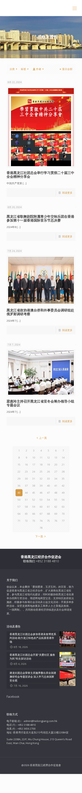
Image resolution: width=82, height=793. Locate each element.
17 (33, 464)
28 (63, 471)
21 (63, 464)
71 (19, 521)
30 (26, 478)
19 (48, 464)
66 (33, 513)
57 (19, 506)
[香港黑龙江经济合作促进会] (41, 8)
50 (19, 499)
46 (41, 492)
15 (19, 464)
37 (26, 485)
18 (41, 464)
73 (33, 521)
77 (63, 521)
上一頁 (43, 438)
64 (19, 513)
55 (55, 499)
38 (33, 485)
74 (41, 521)
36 (19, 485)
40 (48, 485)
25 (41, 471)
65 (26, 513)
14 (63, 457)
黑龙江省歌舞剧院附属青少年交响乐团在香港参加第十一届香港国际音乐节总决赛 (40, 218)
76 (55, 521)
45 (33, 492)
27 (55, 471)
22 (19, 471)
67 (41, 513)
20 (55, 464)
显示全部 (67, 69)
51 (26, 499)
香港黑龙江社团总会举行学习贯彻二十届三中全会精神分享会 (40, 174)
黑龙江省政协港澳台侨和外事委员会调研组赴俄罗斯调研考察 (40, 312)
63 (63, 506)
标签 (23, 69)
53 (41, 499)
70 (63, 513)
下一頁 (39, 536)
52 (33, 499)
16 (26, 464)
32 (41, 478)
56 (63, 499)
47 (48, 492)
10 (33, 457)
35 (63, 478)
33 (48, 478)
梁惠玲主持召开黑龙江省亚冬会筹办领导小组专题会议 (40, 403)
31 (33, 478)
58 (26, 506)
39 (41, 485)
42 (63, 485)
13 (55, 457)
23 (26, 471)
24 (33, 471)
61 (48, 506)
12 (48, 457)
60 (41, 506)
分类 (12, 69)
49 (63, 492)
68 (48, 513)
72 (26, 521)
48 (55, 492)
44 (26, 492)
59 (33, 506)
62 (55, 506)
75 (48, 521)
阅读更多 (67, 192)
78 (41, 528)
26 (48, 471)
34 (55, 478)
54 (48, 499)
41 (55, 485)
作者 (38, 69)
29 (19, 478)
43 (19, 492)
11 (41, 457)
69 (55, 513)
